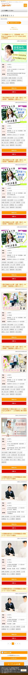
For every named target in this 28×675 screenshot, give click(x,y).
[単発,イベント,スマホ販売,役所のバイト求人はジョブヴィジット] (6, 6)
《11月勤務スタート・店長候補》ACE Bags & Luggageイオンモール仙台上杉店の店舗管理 (13, 36)
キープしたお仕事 (14, 664)
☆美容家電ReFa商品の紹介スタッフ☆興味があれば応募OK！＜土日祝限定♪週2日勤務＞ (14, 410)
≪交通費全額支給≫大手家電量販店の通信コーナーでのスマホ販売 (13, 477)
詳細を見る (14, 88)
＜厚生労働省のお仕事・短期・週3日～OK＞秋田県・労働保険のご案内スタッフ (13, 98)
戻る (8, 643)
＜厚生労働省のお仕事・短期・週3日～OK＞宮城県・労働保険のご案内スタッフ (13, 285)
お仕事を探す (14, 658)
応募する (14, 92)
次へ (19, 643)
